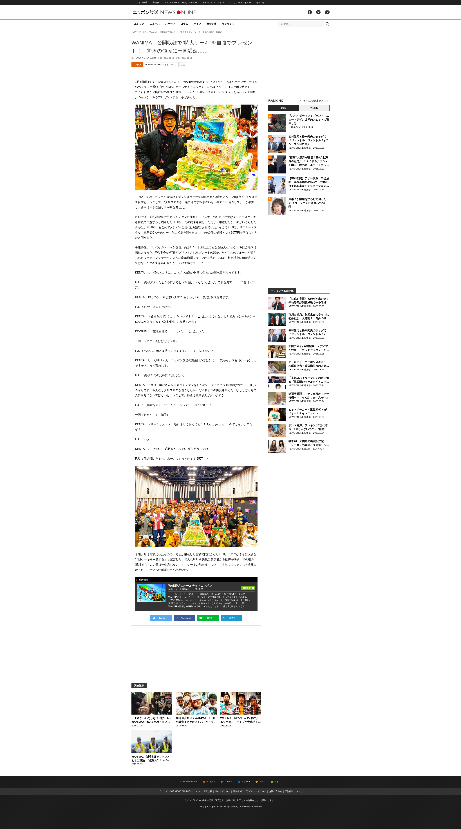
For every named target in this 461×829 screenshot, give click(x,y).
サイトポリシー (222, 791)
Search (327, 24)
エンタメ (139, 23)
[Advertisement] (299, 64)
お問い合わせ (275, 791)
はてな (231, 618)
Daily (283, 108)
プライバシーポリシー (255, 791)
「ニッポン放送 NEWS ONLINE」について (180, 791)
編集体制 (237, 791)
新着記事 (212, 23)
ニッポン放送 (140, 2)
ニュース (155, 23)
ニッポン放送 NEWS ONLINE (171, 12)
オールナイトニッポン (213, 2)
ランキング (228, 23)
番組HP (248, 587)
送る (208, 618)
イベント (260, 2)
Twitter (318, 12)
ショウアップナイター (240, 2)
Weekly (314, 108)
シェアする (184, 618)
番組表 (156, 2)
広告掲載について (293, 791)
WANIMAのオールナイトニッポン (161, 64)
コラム (184, 23)
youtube (327, 12)
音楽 (183, 64)
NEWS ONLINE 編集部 (146, 58)
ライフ (197, 23)
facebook (310, 12)
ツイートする (161, 618)
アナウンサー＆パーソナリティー (180, 2)
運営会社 (207, 791)
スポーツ (170, 23)
